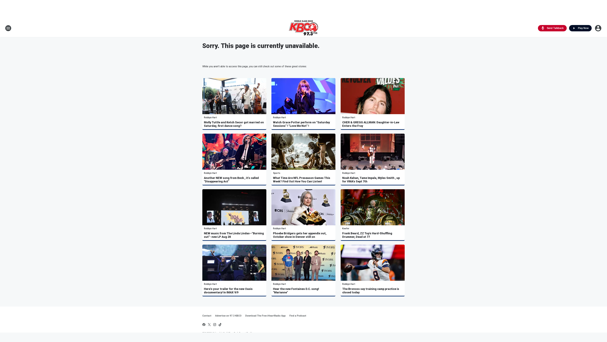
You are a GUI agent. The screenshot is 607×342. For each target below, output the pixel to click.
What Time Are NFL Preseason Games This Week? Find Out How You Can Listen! (301, 179)
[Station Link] (303, 28)
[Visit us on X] (209, 324)
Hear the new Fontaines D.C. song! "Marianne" (296, 290)
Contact (206, 315)
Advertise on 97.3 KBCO (228, 315)
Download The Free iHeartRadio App (265, 315)
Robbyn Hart (210, 117)
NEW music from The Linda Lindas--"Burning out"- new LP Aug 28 (234, 235)
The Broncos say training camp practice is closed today (370, 290)
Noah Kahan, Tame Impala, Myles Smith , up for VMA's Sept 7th (371, 179)
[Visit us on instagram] (215, 324)
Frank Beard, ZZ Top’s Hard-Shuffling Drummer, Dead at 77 (367, 235)
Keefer (345, 228)
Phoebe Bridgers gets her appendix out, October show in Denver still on (299, 235)
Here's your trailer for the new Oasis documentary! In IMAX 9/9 (228, 290)
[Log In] (598, 28)
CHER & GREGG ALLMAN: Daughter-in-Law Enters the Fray (370, 124)
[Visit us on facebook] (204, 324)
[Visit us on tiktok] (220, 324)
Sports (276, 173)
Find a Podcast (297, 315)
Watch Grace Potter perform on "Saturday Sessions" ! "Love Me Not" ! (301, 124)
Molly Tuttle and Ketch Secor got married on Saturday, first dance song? (234, 124)
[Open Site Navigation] (8, 28)
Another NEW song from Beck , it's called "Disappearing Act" (231, 179)
